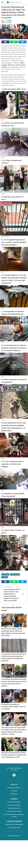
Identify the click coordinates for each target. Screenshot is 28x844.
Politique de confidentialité (14, 824)
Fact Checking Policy (14, 802)
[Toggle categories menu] (2, 2)
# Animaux (5, 574)
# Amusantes (15, 574)
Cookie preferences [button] (14, 827)
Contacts (14, 791)
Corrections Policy (14, 805)
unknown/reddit (5, 236)
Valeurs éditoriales (14, 808)
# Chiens (5, 577)
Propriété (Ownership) (14, 811)
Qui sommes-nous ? (14, 788)
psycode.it (14, 794)
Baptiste (9, 20)
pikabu (2, 308)
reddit (2, 119)
